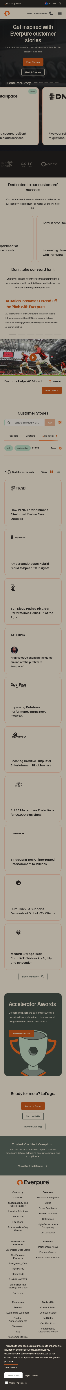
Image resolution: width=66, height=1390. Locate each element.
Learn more (11, 1367)
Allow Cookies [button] (13, 1375)
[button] (15, 1383)
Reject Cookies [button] (31, 1375)
